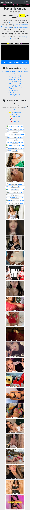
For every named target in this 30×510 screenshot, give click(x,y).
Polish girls (16, 118)
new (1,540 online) (15, 85)
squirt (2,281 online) (15, 76)
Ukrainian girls (16, 120)
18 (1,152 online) (15, 88)
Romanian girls (16, 116)
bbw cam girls (13, 22)
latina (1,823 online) (15, 83)
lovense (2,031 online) (15, 79)
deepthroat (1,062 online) (15, 92)
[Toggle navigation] (26, 2)
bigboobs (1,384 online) (15, 87)
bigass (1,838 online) (15, 81)
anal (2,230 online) (15, 78)
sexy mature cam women (21, 27)
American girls (16, 114)
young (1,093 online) (15, 90)
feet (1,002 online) (15, 94)
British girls (16, 121)
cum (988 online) (15, 96)
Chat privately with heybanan (16, 62)
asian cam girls (17, 24)
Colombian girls (16, 112)
